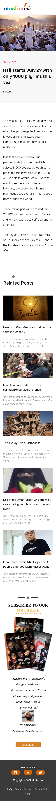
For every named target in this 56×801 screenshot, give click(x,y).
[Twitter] (40, 772)
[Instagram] (28, 772)
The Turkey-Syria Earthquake (21, 443)
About (28, 793)
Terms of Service (23, 789)
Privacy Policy (42, 789)
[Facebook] (15, 772)
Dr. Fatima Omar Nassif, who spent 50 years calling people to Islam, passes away (27, 504)
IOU (41, 730)
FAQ (9, 789)
